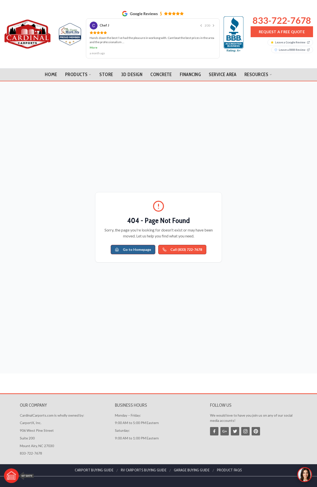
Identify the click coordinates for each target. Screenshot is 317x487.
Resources (256, 74)
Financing (190, 74)
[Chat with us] (304, 474)
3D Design (131, 74)
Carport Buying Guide (94, 470)
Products (76, 74)
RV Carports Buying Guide (143, 470)
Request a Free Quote (282, 31)
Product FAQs (229, 470)
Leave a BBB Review (292, 50)
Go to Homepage (137, 249)
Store (106, 74)
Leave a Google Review (290, 42)
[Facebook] (214, 431)
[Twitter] (235, 431)
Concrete (161, 74)
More (93, 47)
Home (51, 74)
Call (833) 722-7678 (186, 249)
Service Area (223, 74)
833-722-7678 (282, 20)
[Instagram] (245, 431)
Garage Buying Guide (192, 470)
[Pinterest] (256, 431)
